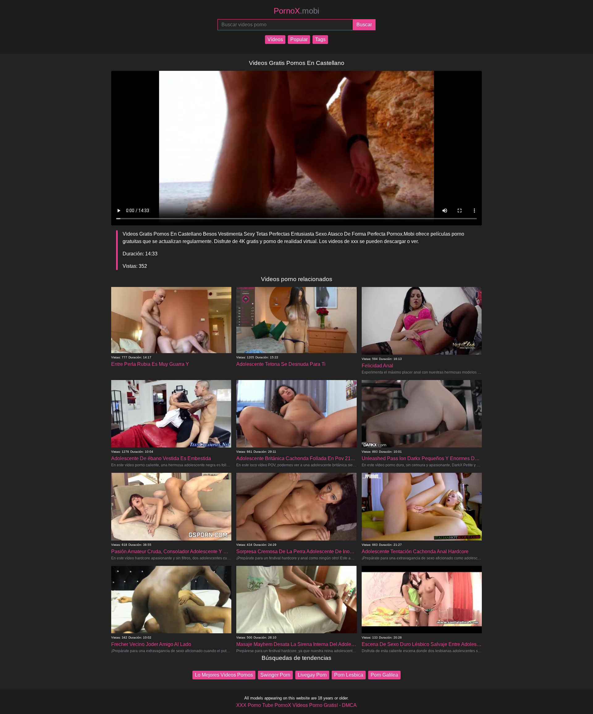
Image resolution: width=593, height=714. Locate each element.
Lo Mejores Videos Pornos (224, 675)
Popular (299, 39)
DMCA (349, 705)
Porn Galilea (384, 675)
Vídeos (275, 39)
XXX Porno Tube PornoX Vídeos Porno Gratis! (287, 705)
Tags (320, 39)
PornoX (296, 10)
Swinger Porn (275, 675)
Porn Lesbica (348, 675)
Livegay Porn (312, 675)
